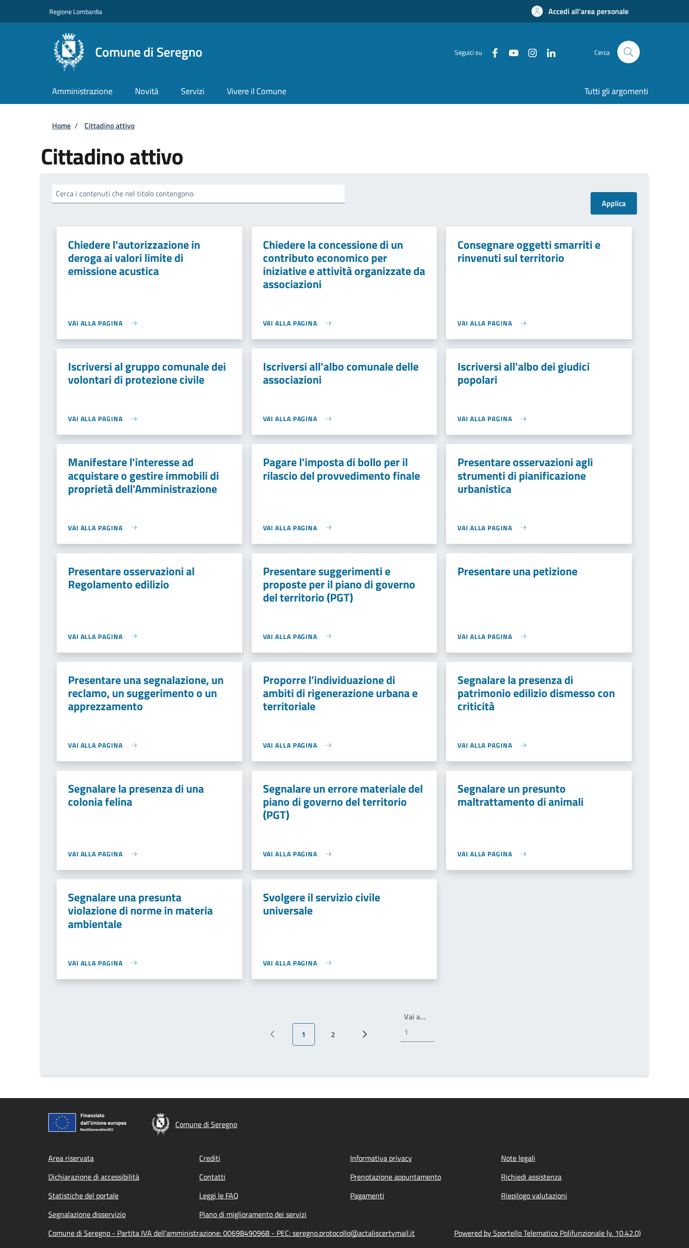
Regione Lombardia (75, 11)
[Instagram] (528, 51)
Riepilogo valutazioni (534, 1195)
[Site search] (628, 52)
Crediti (209, 1158)
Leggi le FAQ (219, 1195)
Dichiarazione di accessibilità (93, 1176)
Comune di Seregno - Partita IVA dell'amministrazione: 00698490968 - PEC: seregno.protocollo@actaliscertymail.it (231, 1233)
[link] (105, 323)
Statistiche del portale (83, 1195)
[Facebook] (491, 51)
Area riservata (71, 1158)
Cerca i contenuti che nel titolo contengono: (125, 193)
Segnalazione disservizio (87, 1214)
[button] (580, 11)
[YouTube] (510, 51)
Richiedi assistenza (531, 1176)
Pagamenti (367, 1195)
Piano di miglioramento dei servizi (253, 1214)
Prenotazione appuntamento (395, 1176)
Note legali (518, 1158)
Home (61, 125)
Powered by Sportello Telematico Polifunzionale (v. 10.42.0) (547, 1233)
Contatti (212, 1176)
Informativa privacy (381, 1158)
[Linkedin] (547, 51)
